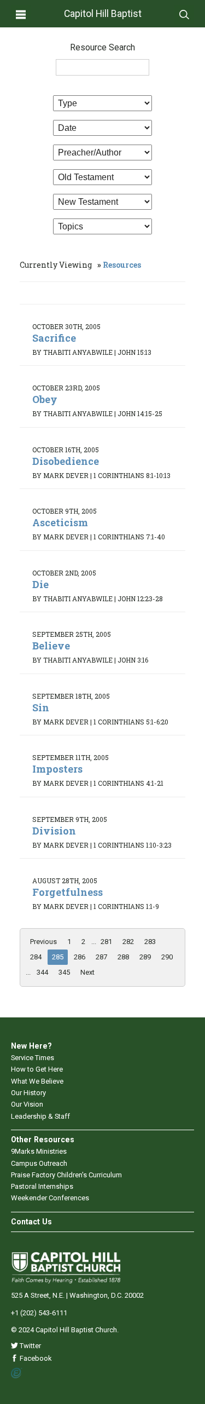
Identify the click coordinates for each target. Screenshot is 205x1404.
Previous (43, 941)
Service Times (32, 1058)
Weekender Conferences (50, 1198)
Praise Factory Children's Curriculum (66, 1175)
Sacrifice (54, 337)
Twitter (29, 1345)
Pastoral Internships (42, 1186)
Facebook (35, 1358)
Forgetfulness (67, 892)
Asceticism (60, 522)
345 (64, 972)
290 (167, 957)
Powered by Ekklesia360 (16, 1373)
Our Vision (27, 1104)
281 (106, 941)
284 (36, 957)
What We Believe (37, 1081)
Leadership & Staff (40, 1116)
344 (42, 972)
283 (150, 941)
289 (145, 957)
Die (40, 584)
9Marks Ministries (39, 1151)
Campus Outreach (39, 1163)
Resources (122, 265)
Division (54, 830)
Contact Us (31, 1221)
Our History (28, 1093)
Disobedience (65, 461)
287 (101, 957)
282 (128, 941)
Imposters (57, 768)
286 (79, 957)
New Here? (31, 1046)
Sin (40, 707)
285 (57, 957)
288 (123, 957)
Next (87, 972)
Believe (51, 645)
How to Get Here (37, 1069)
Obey (44, 399)
